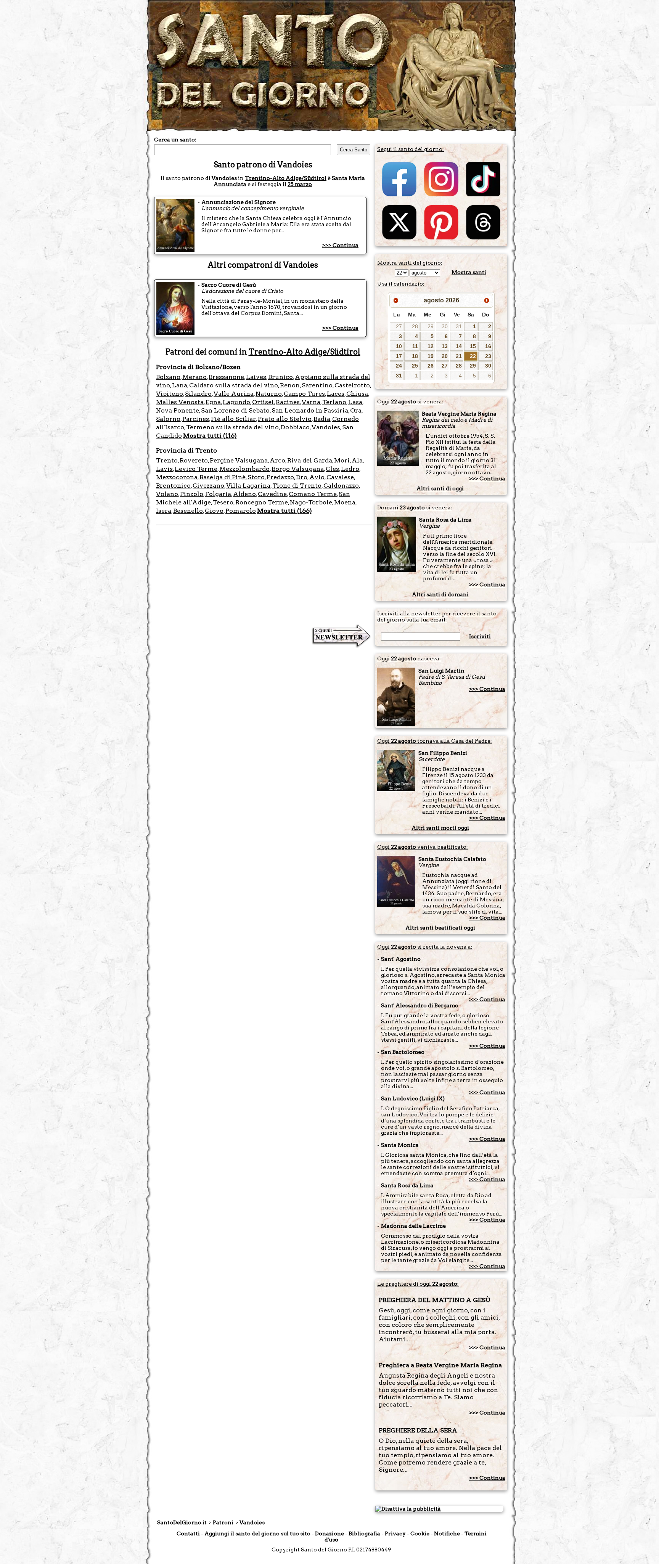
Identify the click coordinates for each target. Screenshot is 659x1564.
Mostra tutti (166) (284, 510)
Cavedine (272, 494)
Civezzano (208, 485)
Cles (332, 468)
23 (488, 356)
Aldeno (244, 494)
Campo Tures (304, 393)
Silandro (198, 393)
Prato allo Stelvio (285, 418)
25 (415, 366)
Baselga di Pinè (222, 477)
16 (488, 346)
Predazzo (280, 477)
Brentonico (173, 485)
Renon (290, 385)
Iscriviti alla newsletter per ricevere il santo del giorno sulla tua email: (437, 616)
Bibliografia (364, 1533)
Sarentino (317, 385)
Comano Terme (313, 494)
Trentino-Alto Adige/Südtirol (285, 178)
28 (415, 326)
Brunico (280, 377)
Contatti (188, 1533)
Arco (277, 460)
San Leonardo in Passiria (310, 410)
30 (445, 326)
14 (459, 346)
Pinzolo (191, 494)
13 (445, 346)
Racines (288, 402)
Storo (256, 477)
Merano (194, 377)
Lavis (164, 468)
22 (473, 356)
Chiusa (357, 393)
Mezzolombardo (244, 468)
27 (399, 326)
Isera (163, 510)
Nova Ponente (177, 410)
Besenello (188, 510)
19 (431, 356)
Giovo (214, 510)
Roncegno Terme (261, 502)
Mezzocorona (177, 477)
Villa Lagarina (248, 485)
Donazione (329, 1533)
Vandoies (326, 427)
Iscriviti (480, 636)
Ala (357, 460)
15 (473, 346)
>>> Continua (340, 245)
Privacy (395, 1533)
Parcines (195, 418)
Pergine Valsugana (239, 460)
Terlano (334, 402)
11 (415, 346)
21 (459, 356)
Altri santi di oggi (440, 488)
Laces (335, 393)
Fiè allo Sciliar (233, 418)
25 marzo (300, 184)
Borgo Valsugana (298, 468)
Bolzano (168, 377)
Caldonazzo (341, 485)
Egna (213, 402)
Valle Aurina (234, 393)
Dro (301, 477)
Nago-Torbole (311, 502)
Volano (167, 494)
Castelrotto (352, 385)
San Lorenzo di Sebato (235, 410)
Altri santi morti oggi (440, 828)
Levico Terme (196, 468)
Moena (344, 502)
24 (399, 366)
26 (431, 366)
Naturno (269, 393)
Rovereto (194, 460)
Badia (321, 418)
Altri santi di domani (440, 594)
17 (399, 356)
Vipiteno (169, 393)
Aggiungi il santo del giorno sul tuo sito (257, 1533)
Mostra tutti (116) (210, 435)
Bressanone (226, 377)
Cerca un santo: (175, 139)
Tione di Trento (296, 485)
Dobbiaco (295, 427)
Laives (256, 377)
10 (399, 346)
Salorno (168, 418)
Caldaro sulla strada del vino (233, 385)
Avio (317, 477)
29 (431, 326)
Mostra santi (469, 272)
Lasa (355, 402)
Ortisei (263, 402)
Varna (311, 402)
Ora (356, 410)
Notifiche (447, 1533)
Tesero (223, 502)
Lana (179, 385)
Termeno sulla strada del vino (232, 427)
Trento (167, 460)
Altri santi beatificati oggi (440, 928)
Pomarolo (240, 510)
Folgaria (218, 494)
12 (431, 346)
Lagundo (236, 402)
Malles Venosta (180, 402)
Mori (342, 460)
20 (445, 356)
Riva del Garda (309, 460)
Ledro (350, 468)
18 (415, 356)
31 (459, 326)
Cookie (419, 1533)
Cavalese (340, 477)
